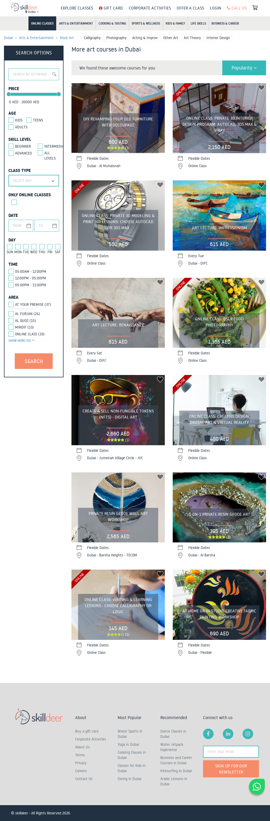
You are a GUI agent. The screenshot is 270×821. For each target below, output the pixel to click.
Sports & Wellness (146, 23)
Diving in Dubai (129, 778)
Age (12, 113)
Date (13, 215)
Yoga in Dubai (128, 744)
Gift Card (113, 8)
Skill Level (19, 139)
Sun (10, 252)
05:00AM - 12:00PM (30, 271)
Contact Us (84, 778)
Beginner (22, 146)
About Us (82, 747)
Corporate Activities (150, 8)
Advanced (22, 153)
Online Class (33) (30, 334)
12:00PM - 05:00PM (30, 278)
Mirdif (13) (24, 327)
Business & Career (225, 23)
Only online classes (29, 195)
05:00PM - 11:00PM (30, 285)
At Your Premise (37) (33, 304)
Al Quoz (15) (25, 320)
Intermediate (51, 146)
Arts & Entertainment (76, 23)
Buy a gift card (86, 731)
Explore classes (77, 8)
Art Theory (192, 37)
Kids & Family (175, 23)
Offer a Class (190, 8)
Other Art (170, 37)
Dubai (32, 12)
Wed (33, 252)
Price (13, 88)
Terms (80, 755)
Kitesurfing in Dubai (176, 770)
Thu (41, 252)
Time (13, 264)
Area (13, 297)
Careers (81, 770)
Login (215, 8)
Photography (116, 37)
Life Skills (198, 23)
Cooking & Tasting (112, 23)
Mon (18, 252)
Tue (26, 252)
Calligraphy (92, 37)
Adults (21, 127)
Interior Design (218, 37)
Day (12, 240)
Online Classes (42, 23)
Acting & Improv (145, 37)
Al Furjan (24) (27, 313)
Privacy (80, 763)
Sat (58, 252)
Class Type (19, 170)
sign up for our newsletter (231, 769)
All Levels (50, 156)
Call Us (238, 8)
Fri (49, 252)
